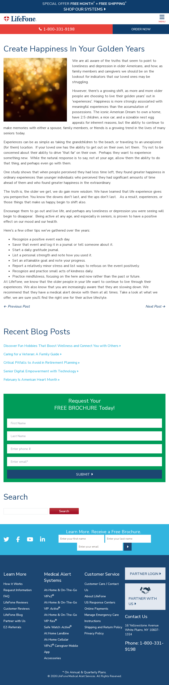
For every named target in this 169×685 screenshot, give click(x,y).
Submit (83, 474)
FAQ (6, 596)
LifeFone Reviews (16, 602)
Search (64, 511)
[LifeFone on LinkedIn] (42, 539)
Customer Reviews (17, 608)
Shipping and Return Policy (103, 627)
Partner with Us (15, 621)
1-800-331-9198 (58, 29)
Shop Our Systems (84, 9)
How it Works (13, 584)
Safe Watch (58, 627)
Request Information (18, 590)
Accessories (52, 658)
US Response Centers (99, 602)
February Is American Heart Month (31, 379)
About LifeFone (95, 596)
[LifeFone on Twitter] (6, 539)
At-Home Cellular (56, 639)
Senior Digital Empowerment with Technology (40, 371)
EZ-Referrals (12, 627)
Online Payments (96, 608)
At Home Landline (56, 633)
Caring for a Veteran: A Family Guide (32, 354)
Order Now (141, 29)
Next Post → (155, 306)
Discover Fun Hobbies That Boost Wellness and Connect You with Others (61, 345)
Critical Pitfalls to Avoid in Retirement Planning (41, 362)
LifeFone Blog (13, 614)
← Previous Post (17, 306)
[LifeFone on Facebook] (18, 539)
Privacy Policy (94, 633)
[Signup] (128, 547)
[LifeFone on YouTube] (30, 539)
